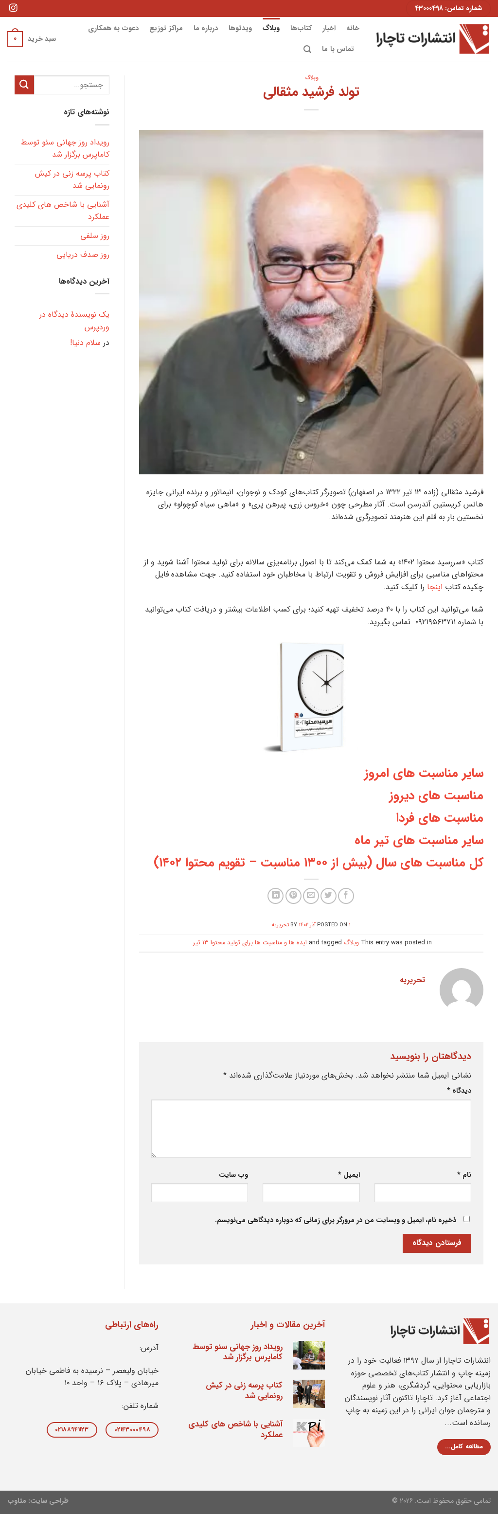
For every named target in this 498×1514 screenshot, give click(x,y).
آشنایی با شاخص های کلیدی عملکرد (63, 210)
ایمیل (348, 1175)
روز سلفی (94, 236)
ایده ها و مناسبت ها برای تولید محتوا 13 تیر (250, 943)
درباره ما (206, 28)
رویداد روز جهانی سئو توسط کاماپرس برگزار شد (65, 148)
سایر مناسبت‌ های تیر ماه (419, 840)
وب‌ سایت (233, 1175)
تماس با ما (338, 49)
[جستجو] (307, 49)
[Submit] (24, 84)
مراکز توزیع (165, 28)
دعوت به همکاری (113, 28)
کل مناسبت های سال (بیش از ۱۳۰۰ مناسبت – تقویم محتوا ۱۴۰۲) (318, 862)
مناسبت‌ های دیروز (436, 795)
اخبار (329, 28)
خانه (352, 28)
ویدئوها (240, 28)
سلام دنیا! (85, 343)
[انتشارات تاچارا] (432, 39)
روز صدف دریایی (82, 255)
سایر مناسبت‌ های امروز (423, 773)
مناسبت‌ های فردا (439, 818)
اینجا (435, 587)
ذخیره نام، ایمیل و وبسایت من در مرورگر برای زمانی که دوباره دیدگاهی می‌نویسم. (335, 1220)
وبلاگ (271, 28)
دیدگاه (459, 1091)
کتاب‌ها (301, 28)
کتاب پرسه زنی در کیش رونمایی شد (72, 179)
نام (464, 1175)
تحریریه (280, 924)
